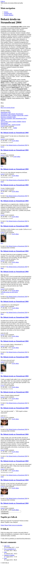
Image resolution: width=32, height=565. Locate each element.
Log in (2, 126)
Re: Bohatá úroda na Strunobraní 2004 (15, 133)
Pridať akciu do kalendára (15, 525)
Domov (6, 12)
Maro (2, 166)
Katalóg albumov (8, 15)
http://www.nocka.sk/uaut (8, 107)
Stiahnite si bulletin (9, 555)
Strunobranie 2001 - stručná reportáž (10, 124)
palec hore (7, 546)
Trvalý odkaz (15, 140)
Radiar (15, 128)
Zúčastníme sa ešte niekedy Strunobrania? (12, 114)
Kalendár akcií (8, 13)
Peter (5, 558)
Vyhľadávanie (4, 511)
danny (2, 181)
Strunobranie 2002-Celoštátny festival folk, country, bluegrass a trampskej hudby (15, 116)
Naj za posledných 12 (10, 549)
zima (5, 552)
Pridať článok (4, 525)
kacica (2, 146)
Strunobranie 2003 (6, 112)
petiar (2, 404)
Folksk (3, 1)
